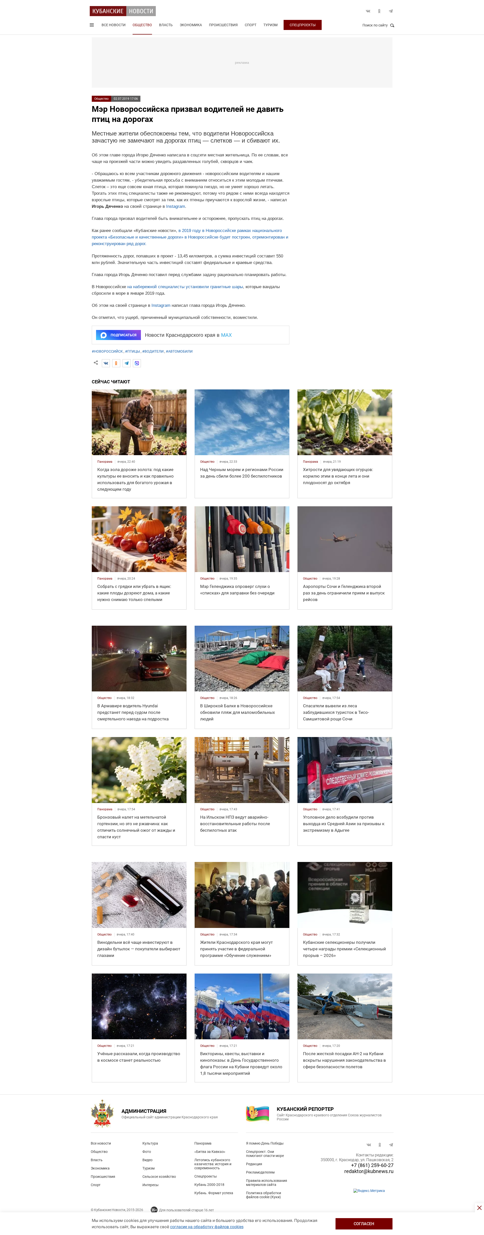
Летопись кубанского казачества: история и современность (212, 1164)
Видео (147, 1160)
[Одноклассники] (116, 363)
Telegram (391, 11)
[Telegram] (127, 363)
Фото (146, 1152)
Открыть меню (92, 25)
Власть (166, 25)
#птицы (132, 351)
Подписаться (123, 335)
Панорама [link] (104, 461)
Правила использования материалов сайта (266, 1183)
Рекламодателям (260, 1172)
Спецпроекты (303, 25)
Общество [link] (207, 461)
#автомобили (179, 351)
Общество (142, 25)
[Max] (137, 363)
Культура (150, 1143)
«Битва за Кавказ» (209, 1152)
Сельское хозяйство (159, 1177)
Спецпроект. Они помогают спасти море (265, 1154)
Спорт (250, 25)
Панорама (202, 1143)
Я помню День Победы (265, 1143)
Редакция (254, 1164)
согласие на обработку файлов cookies (207, 1226)
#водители (153, 351)
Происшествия (223, 25)
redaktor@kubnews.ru (369, 1171)
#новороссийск (107, 351)
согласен (364, 1223)
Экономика (191, 25)
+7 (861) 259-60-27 (372, 1165)
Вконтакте (368, 11)
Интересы (150, 1185)
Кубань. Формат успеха (213, 1193)
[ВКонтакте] (106, 363)
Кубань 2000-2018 (209, 1185)
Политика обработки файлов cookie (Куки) (263, 1195)
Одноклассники (379, 11)
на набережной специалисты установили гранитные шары (185, 286)
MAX (226, 335)
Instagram (175, 206)
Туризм (270, 25)
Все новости (114, 25)
